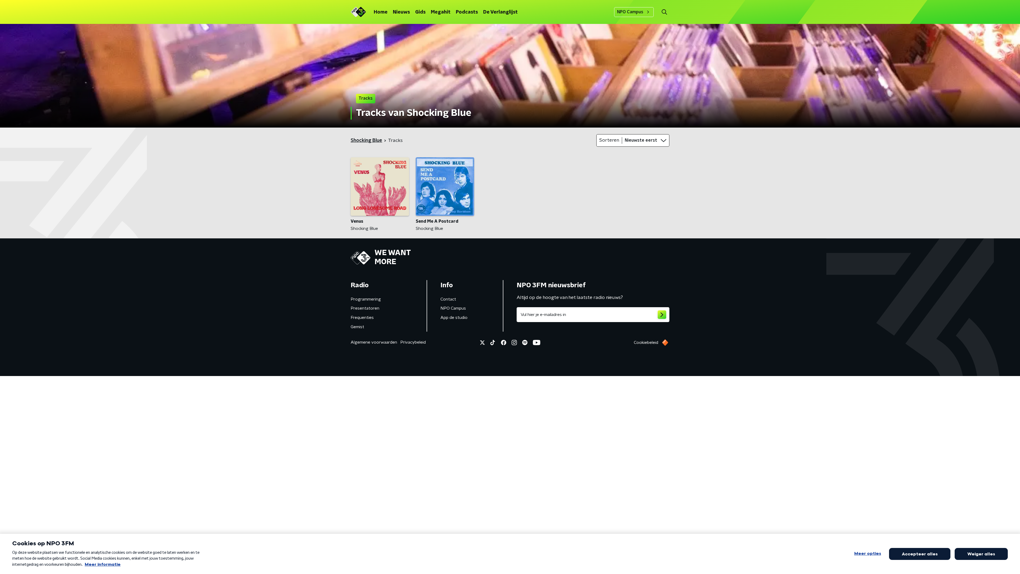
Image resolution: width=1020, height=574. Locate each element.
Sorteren (609, 140)
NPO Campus (630, 12)
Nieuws (401, 12)
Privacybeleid (413, 342)
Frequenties (362, 317)
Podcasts (467, 12)
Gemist (357, 327)
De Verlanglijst (500, 12)
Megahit (440, 12)
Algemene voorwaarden (374, 342)
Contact (448, 299)
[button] (664, 12)
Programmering (366, 299)
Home (381, 12)
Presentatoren (365, 308)
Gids (420, 12)
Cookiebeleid (646, 342)
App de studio (454, 317)
